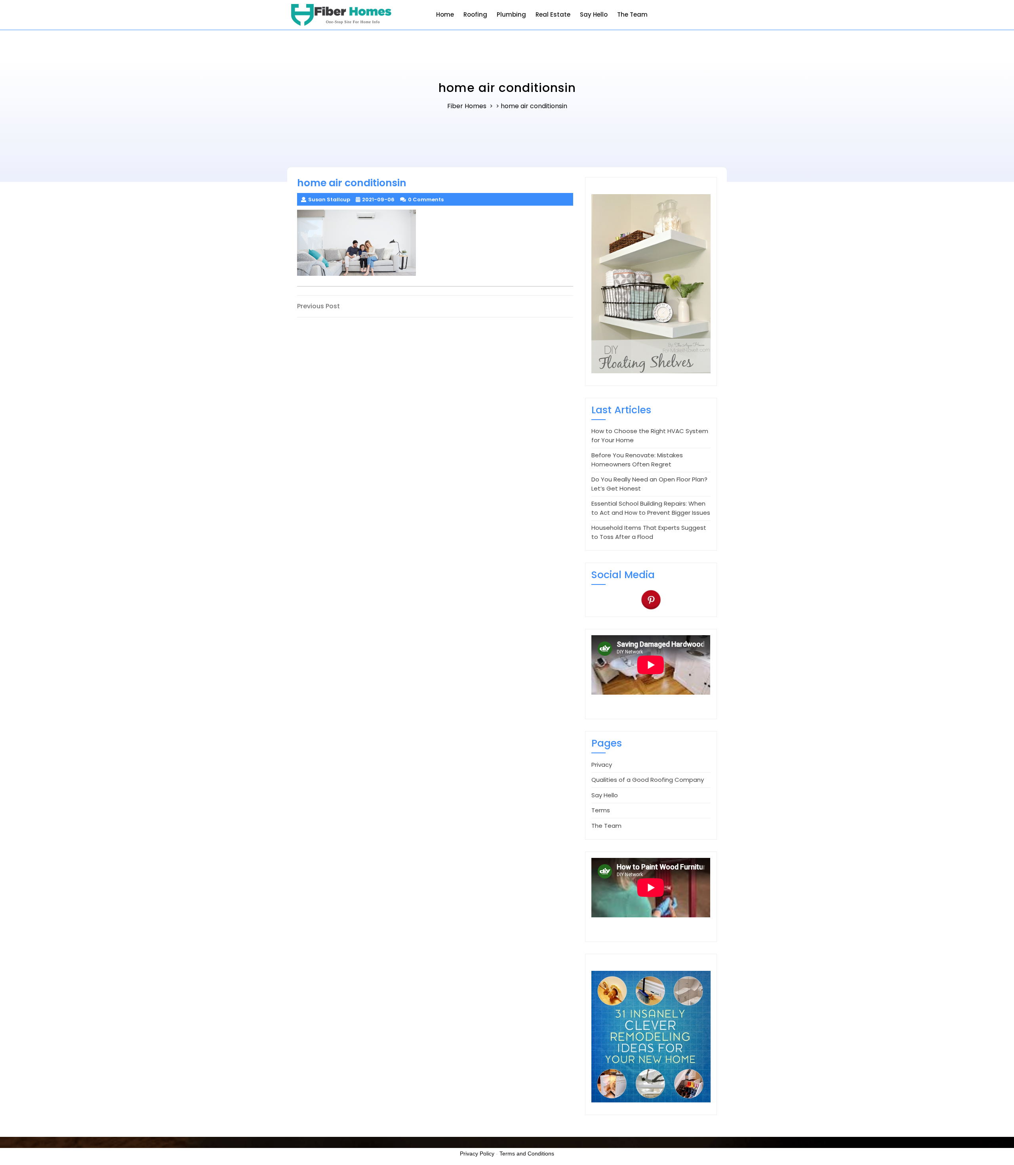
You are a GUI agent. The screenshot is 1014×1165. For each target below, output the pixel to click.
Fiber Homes (466, 106)
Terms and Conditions (526, 1153)
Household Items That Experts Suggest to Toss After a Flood (648, 532)
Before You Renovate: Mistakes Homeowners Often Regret (637, 459)
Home (445, 14)
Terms (600, 810)
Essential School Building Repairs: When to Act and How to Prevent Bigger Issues (650, 508)
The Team (632, 14)
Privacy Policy (477, 1153)
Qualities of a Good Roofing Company (647, 779)
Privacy (601, 764)
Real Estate (553, 14)
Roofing (475, 14)
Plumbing (511, 14)
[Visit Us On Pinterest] (651, 599)
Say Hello (594, 14)
